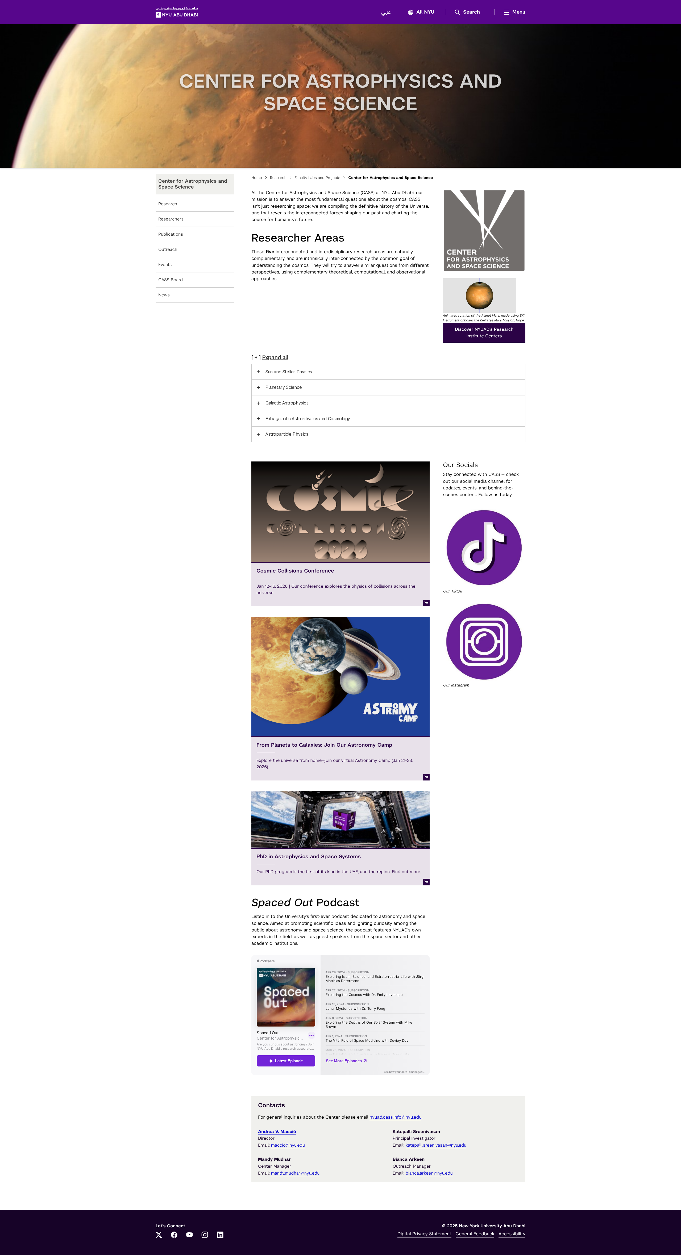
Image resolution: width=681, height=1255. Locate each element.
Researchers (171, 219)
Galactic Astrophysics (287, 403)
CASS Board (170, 280)
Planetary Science (283, 387)
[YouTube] (189, 1235)
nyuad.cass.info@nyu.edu (395, 1117)
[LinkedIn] (220, 1235)
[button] (469, 12)
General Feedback (475, 1234)
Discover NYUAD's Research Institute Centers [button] (484, 332)
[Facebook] (174, 1235)
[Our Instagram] (484, 641)
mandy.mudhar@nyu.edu (295, 1173)
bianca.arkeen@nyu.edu (429, 1173)
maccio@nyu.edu (288, 1145)
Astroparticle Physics (286, 434)
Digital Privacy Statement (424, 1234)
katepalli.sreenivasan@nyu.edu (436, 1145)
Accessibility (512, 1234)
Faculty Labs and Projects (317, 177)
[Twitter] (158, 1235)
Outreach (167, 249)
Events (165, 264)
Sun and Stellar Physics (288, 372)
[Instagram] (204, 1235)
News (164, 295)
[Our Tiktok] (484, 547)
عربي (386, 12)
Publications (170, 234)
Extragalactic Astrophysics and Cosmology (307, 419)
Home (256, 177)
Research (167, 204)
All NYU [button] (425, 12)
